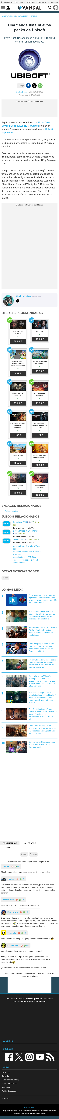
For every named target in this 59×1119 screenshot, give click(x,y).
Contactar (5, 1076)
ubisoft (5, 578)
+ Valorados (29, 843)
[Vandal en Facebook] (8, 1057)
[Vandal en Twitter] (19, 1057)
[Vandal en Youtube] (40, 1057)
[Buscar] (49, 7)
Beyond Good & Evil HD (14, 126)
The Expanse (20, 2)
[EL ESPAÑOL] (56, 7)
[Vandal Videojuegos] (29, 7)
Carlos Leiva (21, 92)
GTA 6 (28, 2)
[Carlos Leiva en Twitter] (17, 301)
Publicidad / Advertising (10, 1080)
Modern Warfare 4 (39, 2)
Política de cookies (9, 1091)
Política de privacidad (10, 1083)
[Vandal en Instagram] (29, 1057)
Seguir (6, 523)
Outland (34, 126)
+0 (18, 866)
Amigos (10, 847)
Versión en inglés (29, 1107)
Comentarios (10, 843)
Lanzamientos (52, 2)
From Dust (44, 122)
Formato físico (8, 2)
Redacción (6, 1072)
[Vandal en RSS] (50, 1057)
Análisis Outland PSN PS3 (24, 557)
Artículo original (11, 511)
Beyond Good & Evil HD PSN (25, 530)
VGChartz (5, 1098)
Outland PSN (18, 539)
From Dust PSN (20, 522)
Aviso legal (6, 1087)
